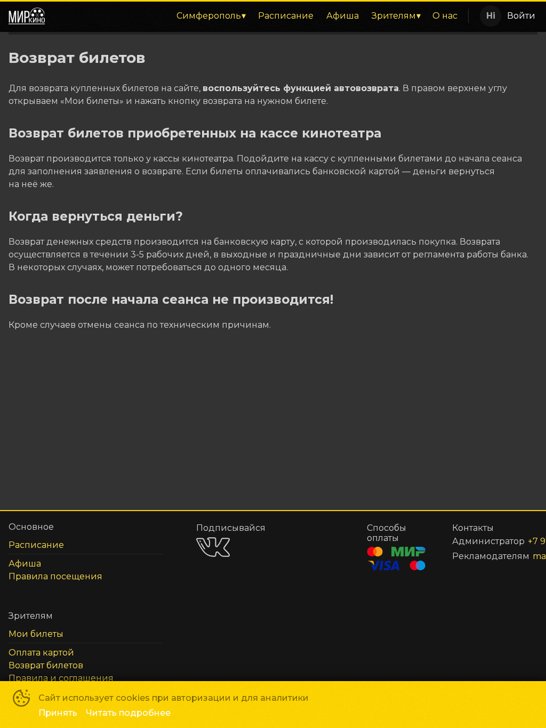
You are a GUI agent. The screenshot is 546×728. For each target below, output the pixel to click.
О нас (444, 16)
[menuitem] (211, 16)
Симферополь (208, 16)
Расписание (286, 16)
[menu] (258, 16)
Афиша (342, 16)
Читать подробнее (128, 713)
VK (213, 547)
